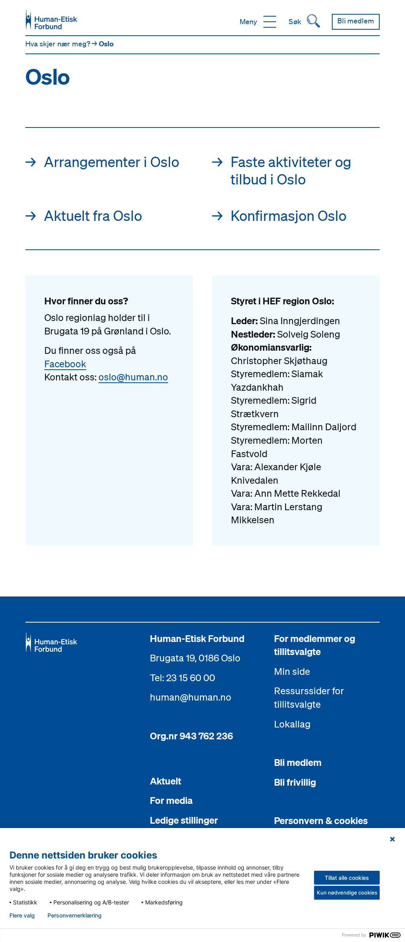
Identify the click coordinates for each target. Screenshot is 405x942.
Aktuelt (165, 781)
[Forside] (51, 19)
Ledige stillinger (184, 820)
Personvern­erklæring (74, 915)
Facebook (65, 363)
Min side (292, 671)
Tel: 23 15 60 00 (182, 677)
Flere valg (22, 915)
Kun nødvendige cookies (347, 892)
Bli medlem (298, 762)
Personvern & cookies (321, 820)
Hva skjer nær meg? (58, 43)
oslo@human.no (133, 376)
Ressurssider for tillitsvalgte (309, 697)
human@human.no (190, 697)
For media (171, 800)
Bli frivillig (295, 782)
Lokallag (292, 723)
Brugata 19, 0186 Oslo (195, 657)
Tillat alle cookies (347, 877)
